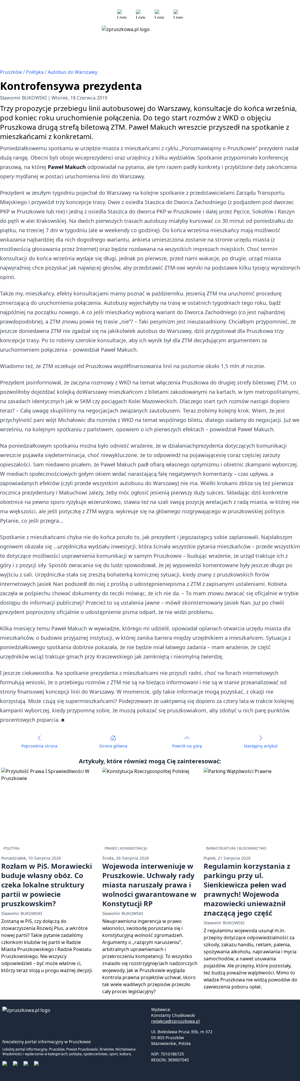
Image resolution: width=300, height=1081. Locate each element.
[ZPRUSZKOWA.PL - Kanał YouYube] (159, 14)
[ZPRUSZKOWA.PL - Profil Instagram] (140, 14)
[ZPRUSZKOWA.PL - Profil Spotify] (178, 14)
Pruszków (11, 72)
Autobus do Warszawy (72, 72)
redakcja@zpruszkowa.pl (175, 1021)
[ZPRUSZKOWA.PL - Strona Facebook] (121, 14)
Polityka (35, 72)
